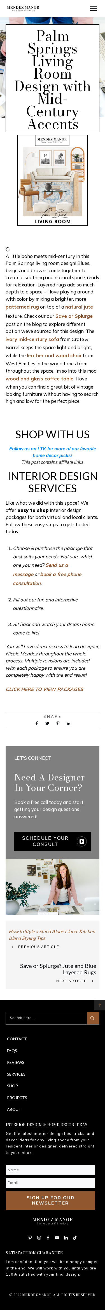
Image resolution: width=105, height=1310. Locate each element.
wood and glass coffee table (39, 379)
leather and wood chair (54, 355)
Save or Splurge (74, 316)
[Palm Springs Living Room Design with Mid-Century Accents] (52, 180)
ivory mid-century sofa (32, 339)
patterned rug (22, 307)
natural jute (79, 307)
